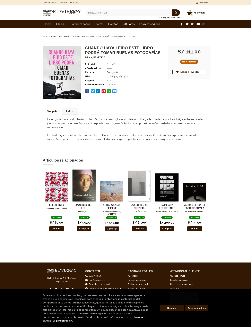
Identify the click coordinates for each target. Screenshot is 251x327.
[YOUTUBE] (198, 24)
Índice (69, 111)
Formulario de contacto (100, 284)
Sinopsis (52, 111)
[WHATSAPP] (203, 24)
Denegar (172, 308)
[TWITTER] (187, 24)
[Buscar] (176, 12)
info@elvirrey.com (97, 280)
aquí (140, 317)
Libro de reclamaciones (181, 284)
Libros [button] (60, 23)
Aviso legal (133, 276)
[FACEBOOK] (181, 24)
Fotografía (65, 37)
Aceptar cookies (197, 308)
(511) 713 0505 (95, 276)
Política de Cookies (137, 288)
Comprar (56, 228)
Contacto (63, 2)
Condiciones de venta (138, 280)
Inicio (45, 37)
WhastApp (74, 2)
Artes (54, 37)
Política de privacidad (138, 284)
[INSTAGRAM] (192, 24)
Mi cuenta (203, 2)
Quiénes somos (50, 2)
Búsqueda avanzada (170, 18)
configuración (64, 320)
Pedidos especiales (179, 280)
